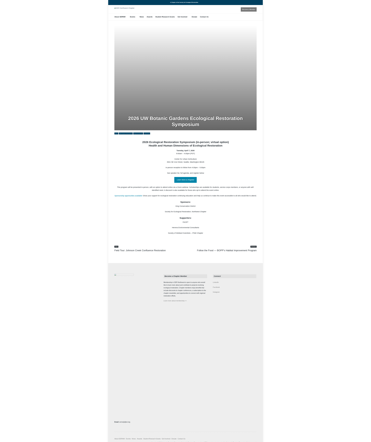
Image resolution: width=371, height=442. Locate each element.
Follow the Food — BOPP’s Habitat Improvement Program (227, 250)
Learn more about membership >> (175, 301)
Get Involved (182, 17)
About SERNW (120, 17)
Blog (116, 133)
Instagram (216, 292)
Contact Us (204, 17)
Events (132, 17)
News (142, 17)
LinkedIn (216, 282)
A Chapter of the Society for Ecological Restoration (184, 2)
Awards (149, 17)
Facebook (216, 287)
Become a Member (248, 9)
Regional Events (138, 133)
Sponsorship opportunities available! (128, 196)
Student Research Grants (165, 17)
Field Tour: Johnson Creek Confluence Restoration (140, 250)
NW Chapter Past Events (126, 133)
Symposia (146, 133)
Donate (194, 17)
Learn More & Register (185, 180)
